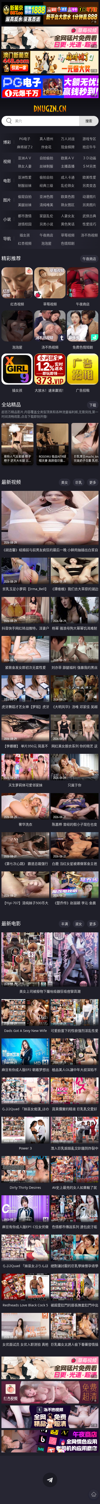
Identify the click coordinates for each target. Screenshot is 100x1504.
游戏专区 (89, 138)
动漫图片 (89, 196)
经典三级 (46, 185)
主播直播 (68, 166)
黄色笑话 (68, 224)
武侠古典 (89, 216)
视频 (7, 161)
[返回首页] (94, 1494)
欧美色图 (68, 196)
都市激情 (25, 216)
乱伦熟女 (68, 185)
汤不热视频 (89, 235)
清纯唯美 (46, 204)
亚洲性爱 (25, 177)
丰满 (64, 924)
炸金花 (46, 147)
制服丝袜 (25, 185)
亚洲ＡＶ (25, 158)
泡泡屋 (46, 243)
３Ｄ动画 (89, 158)
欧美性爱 (89, 177)
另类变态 (89, 185)
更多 (92, 482)
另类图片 (89, 204)
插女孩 (25, 235)
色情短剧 (68, 243)
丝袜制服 (46, 166)
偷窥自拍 (25, 196)
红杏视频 (25, 243)
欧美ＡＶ (68, 158)
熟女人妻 (25, 166)
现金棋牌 (68, 147)
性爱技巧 (89, 224)
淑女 (78, 924)
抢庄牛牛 (89, 147)
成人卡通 (68, 177)
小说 (7, 219)
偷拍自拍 (46, 177)
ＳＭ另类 (89, 166)
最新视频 (11, 482)
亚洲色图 (46, 196)
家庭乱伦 (46, 216)
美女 (64, 482)
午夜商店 (46, 235)
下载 (92, 405)
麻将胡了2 (25, 147)
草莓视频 (68, 235)
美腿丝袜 (25, 204)
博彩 (7, 142)
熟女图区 (68, 204)
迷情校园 (25, 224)
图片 (7, 200)
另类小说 (46, 224)
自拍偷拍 (46, 158)
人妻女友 (68, 216)
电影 (7, 180)
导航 (7, 238)
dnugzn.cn (50, 109)
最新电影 (11, 923)
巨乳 (78, 482)
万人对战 (68, 138)
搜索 (88, 121)
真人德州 (46, 138)
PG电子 (24, 138)
